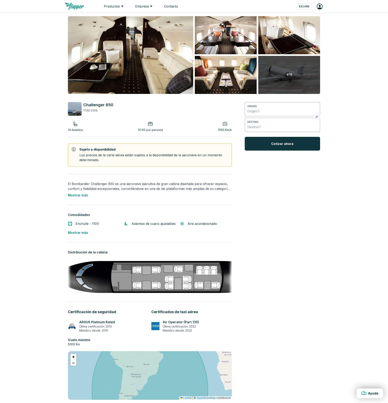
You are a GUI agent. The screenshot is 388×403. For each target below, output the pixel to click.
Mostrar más (78, 195)
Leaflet (187, 397)
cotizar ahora (282, 144)
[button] (73, 357)
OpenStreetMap (206, 397)
